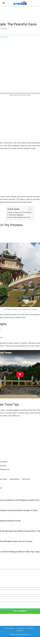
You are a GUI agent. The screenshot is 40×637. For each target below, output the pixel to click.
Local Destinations (14, 479)
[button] (3, 3)
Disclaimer (30, 628)
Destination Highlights (16, 215)
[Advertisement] (20, 10)
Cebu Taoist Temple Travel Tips (19, 217)
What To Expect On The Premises (20, 212)
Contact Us (20, 631)
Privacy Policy (21, 628)
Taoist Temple (26, 479)
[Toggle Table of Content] (29, 209)
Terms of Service (10, 628)
